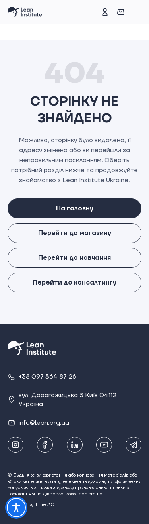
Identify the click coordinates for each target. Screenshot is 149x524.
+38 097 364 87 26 (47, 377)
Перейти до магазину (74, 233)
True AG (45, 505)
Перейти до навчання (74, 258)
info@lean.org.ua (44, 423)
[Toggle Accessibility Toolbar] (16, 507)
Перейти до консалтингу (74, 283)
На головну (74, 208)
